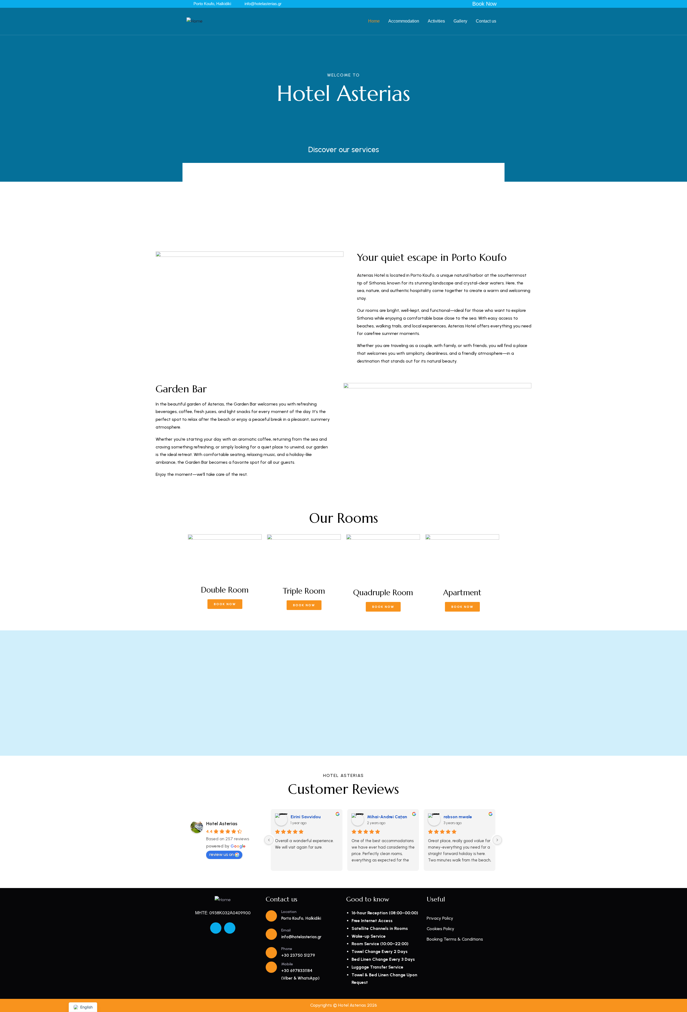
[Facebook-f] (215, 928)
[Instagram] (229, 928)
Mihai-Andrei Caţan (387, 816)
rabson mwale (458, 816)
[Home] (195, 21)
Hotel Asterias (221, 824)
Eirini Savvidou (306, 816)
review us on (221, 854)
